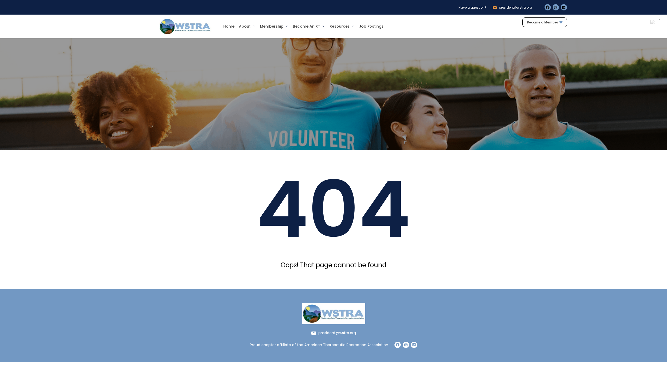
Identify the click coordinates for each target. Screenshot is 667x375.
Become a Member (542, 22)
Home (228, 26)
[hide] (659, 19)
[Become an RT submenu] (323, 26)
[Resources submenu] (353, 26)
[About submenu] (254, 26)
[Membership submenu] (287, 26)
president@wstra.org (515, 7)
